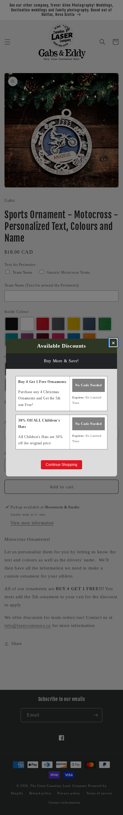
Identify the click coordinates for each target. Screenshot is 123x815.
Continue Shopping (61, 465)
